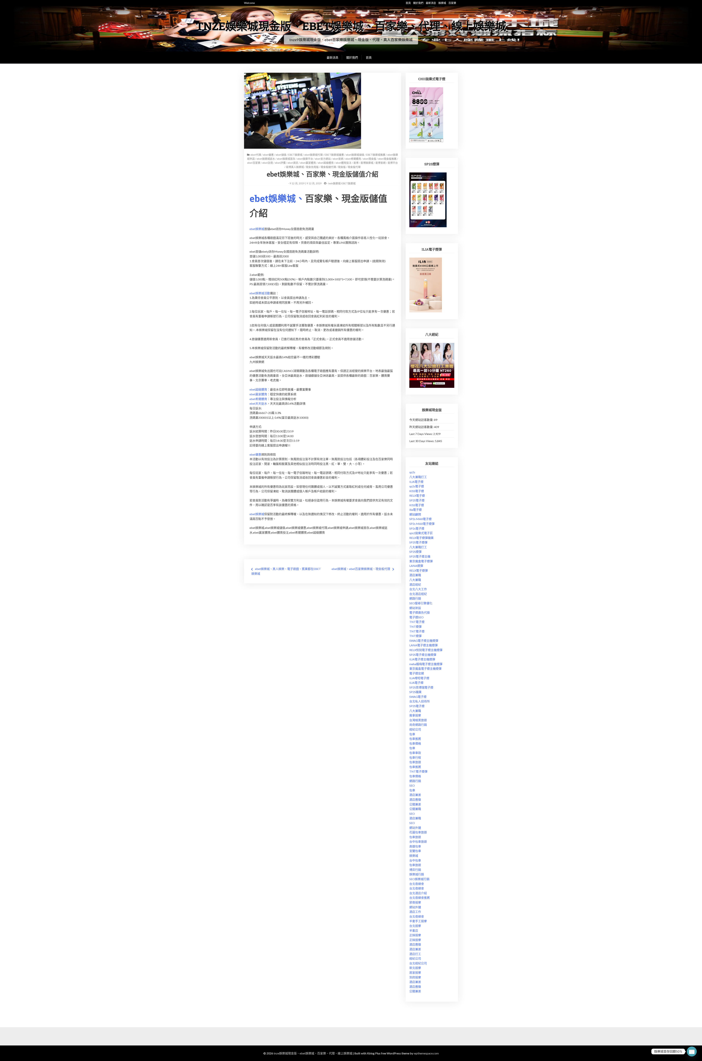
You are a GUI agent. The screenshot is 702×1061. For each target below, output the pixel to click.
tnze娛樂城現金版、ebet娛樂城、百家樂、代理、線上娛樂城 (351, 26)
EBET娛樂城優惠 (334, 154)
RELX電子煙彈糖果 (421, 537)
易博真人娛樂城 (295, 166)
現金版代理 (354, 166)
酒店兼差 (415, 794)
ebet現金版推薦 (387, 158)
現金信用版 (312, 166)
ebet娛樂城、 (277, 198)
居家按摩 (415, 972)
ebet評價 (280, 162)
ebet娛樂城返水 (266, 158)
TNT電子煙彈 (418, 771)
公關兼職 (415, 809)
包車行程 (415, 757)
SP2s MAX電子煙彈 (422, 523)
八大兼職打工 (418, 477)
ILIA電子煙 (416, 481)
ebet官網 (338, 158)
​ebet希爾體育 (258, 399)
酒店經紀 (415, 584)
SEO (412, 785)
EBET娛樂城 (295, 154)
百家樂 (452, 2)
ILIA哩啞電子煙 (419, 678)
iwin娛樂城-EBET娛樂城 (342, 183)
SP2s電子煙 (416, 528)
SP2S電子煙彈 (418, 542)
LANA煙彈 (416, 565)
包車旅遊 (415, 762)
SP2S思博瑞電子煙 (421, 687)
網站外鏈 (415, 827)
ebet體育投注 (343, 162)
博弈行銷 (415, 869)
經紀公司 (415, 729)
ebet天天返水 (258, 403)
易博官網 (380, 162)
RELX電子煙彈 (418, 570)
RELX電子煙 (417, 495)
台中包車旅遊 (418, 841)
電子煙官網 (416, 673)
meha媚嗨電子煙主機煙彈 (425, 664)
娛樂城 (442, 2)
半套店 (413, 930)
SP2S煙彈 (415, 551)
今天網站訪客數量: (421, 419)
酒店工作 (415, 911)
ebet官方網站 (323, 158)
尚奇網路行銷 (418, 724)
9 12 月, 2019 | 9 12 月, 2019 (306, 183)
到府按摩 (415, 977)
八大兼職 (415, 579)
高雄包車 (415, 846)
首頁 (408, 2)
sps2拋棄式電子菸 (421, 533)
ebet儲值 (281, 154)
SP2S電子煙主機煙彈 (422, 654)
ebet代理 (255, 154)
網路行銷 (415, 598)
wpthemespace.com (426, 1053)
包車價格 (415, 743)
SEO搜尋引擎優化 (420, 603)
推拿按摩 (415, 715)
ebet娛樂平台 (305, 158)
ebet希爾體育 (353, 158)
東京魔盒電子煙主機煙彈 (425, 668)
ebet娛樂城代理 (313, 154)
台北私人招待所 (419, 701)
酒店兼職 (415, 575)
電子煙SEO (416, 617)
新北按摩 (415, 967)
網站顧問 (415, 514)
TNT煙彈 (415, 626)
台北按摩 (415, 925)
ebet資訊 (293, 162)
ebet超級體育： (260, 389)
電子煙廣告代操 (419, 612)
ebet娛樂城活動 (260, 293)
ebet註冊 (267, 162)
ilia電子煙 (415, 509)
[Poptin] (692, 1051)
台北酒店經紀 (418, 594)
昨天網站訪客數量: (421, 427)
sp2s (412, 472)
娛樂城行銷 (416, 874)
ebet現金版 (369, 158)
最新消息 (431, 2)
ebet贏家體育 (308, 162)
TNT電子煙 (416, 621)
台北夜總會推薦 (419, 897)
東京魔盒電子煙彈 (421, 561)
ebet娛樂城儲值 (355, 154)
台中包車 (415, 860)
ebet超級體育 (326, 162)
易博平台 (393, 162)
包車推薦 (415, 738)
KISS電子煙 (416, 491)
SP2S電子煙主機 (419, 556)
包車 (412, 734)
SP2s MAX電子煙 (420, 519)
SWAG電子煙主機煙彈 (423, 640)
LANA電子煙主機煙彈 (423, 645)
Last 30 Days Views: (422, 441)
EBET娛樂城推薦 (375, 154)
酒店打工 (415, 954)
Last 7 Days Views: (421, 434)
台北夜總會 (416, 883)
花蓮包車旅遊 (418, 832)
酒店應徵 (415, 799)
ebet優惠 (268, 154)
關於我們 (418, 2)
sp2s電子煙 (416, 486)
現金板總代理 (328, 166)
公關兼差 (415, 804)
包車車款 (415, 752)
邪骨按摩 (415, 902)
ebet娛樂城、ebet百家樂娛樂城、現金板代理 (361, 569)
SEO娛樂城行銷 (419, 879)
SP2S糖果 (415, 692)
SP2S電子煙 (416, 500)
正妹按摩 (415, 935)
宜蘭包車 (415, 851)
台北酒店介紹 (418, 893)
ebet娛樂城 (257, 229)
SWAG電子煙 (418, 696)
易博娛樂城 (367, 162)
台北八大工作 (418, 589)
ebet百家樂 (253, 162)
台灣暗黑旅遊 (418, 720)
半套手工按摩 (418, 921)
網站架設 (415, 608)
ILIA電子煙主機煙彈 (422, 659)
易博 (355, 162)
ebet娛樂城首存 (286, 158)
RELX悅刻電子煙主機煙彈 (425, 650)
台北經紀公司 (418, 963)
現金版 (342, 166)
